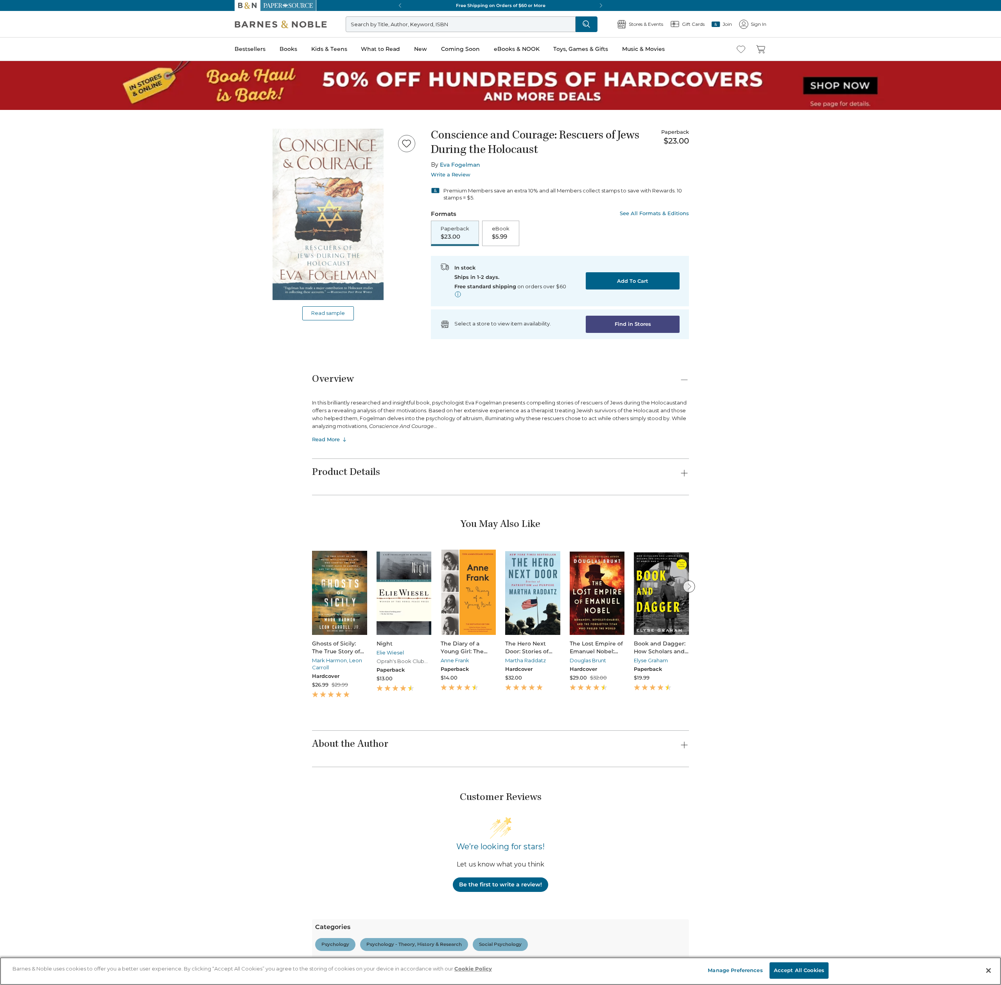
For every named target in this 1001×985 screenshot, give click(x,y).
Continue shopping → (30, 97)
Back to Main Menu (31, 353)
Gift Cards (27, 326)
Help (19, 337)
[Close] (11, 126)
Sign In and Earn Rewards (51, 800)
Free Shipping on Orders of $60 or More (53, 492)
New (9, 247)
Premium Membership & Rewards (70, 823)
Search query (30, 141)
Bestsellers (16, 216)
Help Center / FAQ (51, 834)
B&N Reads (28, 290)
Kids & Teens (21, 232)
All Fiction (47, 880)
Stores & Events (34, 314)
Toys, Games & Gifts (30, 271)
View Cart (17, 31)
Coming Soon (20, 255)
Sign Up (13, 71)
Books (13, 224)
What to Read (21, 240)
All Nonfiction (52, 972)
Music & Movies (24, 279)
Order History (30, 301)
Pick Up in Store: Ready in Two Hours (51, 519)
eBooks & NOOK (25, 263)
